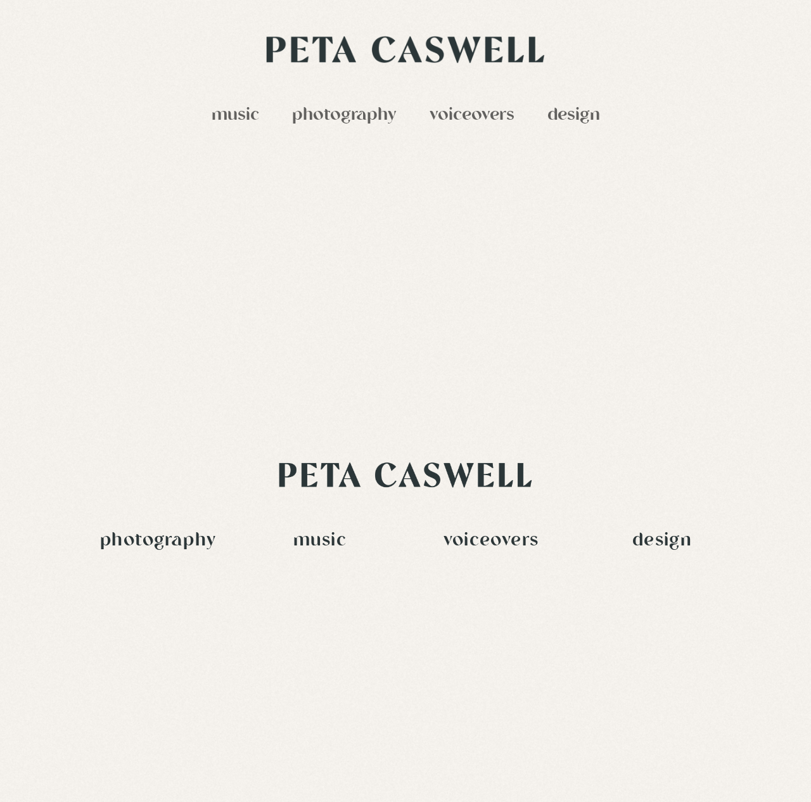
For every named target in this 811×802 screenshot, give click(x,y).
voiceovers (472, 115)
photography (344, 115)
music (235, 115)
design (573, 115)
